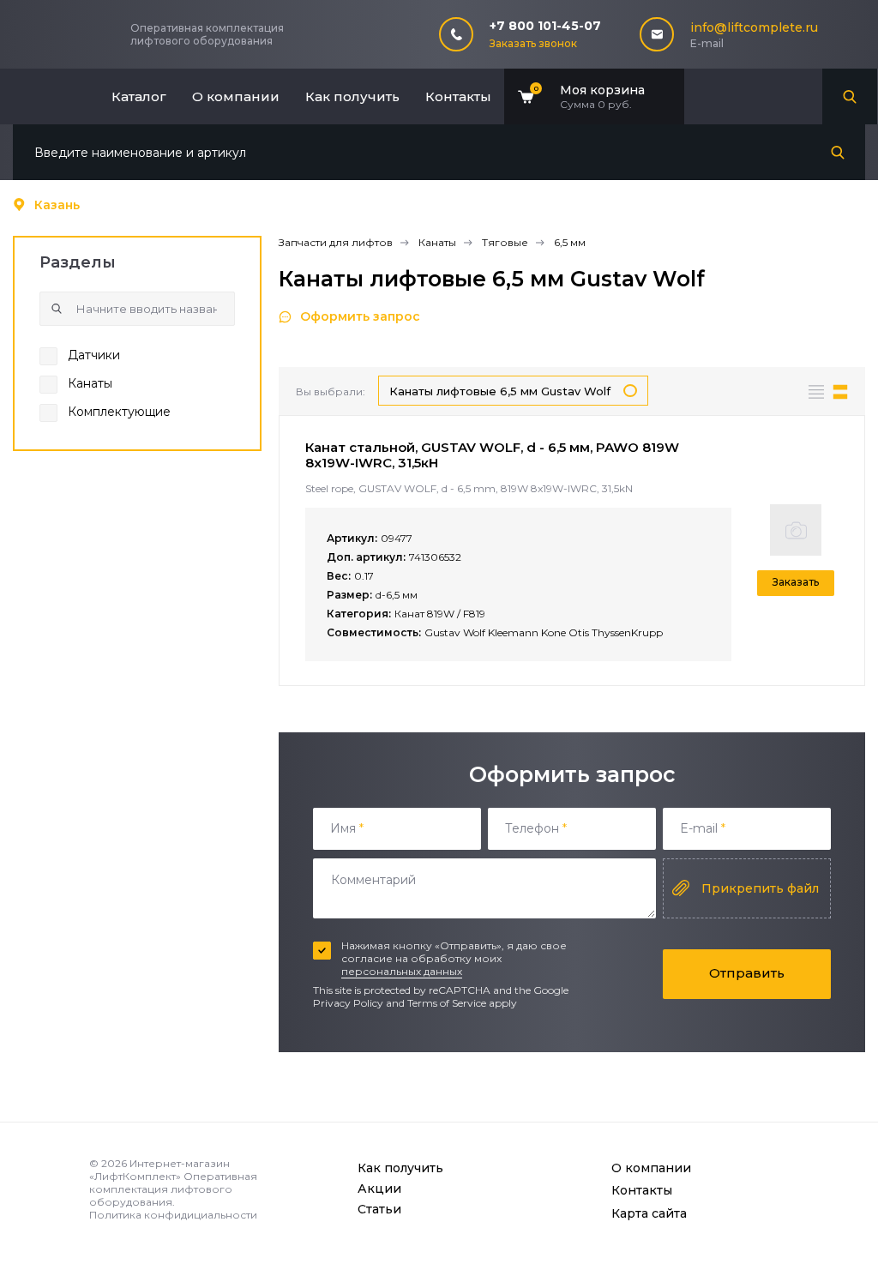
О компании (236, 96)
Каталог (138, 96)
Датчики (94, 355)
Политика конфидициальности (173, 1214)
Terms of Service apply (462, 1002)
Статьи (379, 1209)
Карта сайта (649, 1213)
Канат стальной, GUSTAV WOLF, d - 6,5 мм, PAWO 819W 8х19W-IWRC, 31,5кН (492, 455)
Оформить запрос (360, 316)
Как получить (352, 96)
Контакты (458, 96)
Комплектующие (119, 411)
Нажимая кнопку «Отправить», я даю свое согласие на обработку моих (454, 958)
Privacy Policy (348, 1002)
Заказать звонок (533, 43)
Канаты (90, 383)
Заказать (796, 581)
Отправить (747, 973)
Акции (379, 1188)
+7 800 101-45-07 (545, 25)
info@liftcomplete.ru (754, 27)
